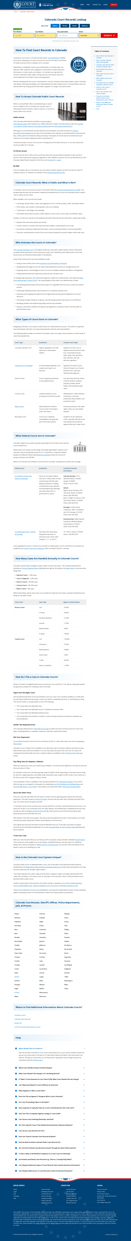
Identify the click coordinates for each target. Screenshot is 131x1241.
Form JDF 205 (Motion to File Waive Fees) (66, 784)
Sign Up (113, 5)
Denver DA (18, 1023)
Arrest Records (45, 1189)
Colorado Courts (19, 1015)
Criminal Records (46, 1194)
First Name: (17, 32)
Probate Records (71, 1196)
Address (85, 26)
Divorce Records (46, 1196)
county (59, 160)
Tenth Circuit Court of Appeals (34, 548)
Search (108, 35)
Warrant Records (71, 1203)
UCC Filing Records (71, 1200)
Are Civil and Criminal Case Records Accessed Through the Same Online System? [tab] (47, 1148)
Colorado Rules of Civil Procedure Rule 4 (62, 827)
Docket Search (80, 840)
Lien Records (70, 1191)
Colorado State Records (22, 1019)
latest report (70, 568)
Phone (65, 26)
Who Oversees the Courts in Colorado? (104, 70)
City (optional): (62, 32)
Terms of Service (102, 1189)
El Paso (16, 992)
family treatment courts (70, 886)
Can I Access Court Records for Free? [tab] (32, 1131)
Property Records (71, 1198)
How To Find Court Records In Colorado (105, 57)
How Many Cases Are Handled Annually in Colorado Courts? (105, 83)
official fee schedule (66, 782)
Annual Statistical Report (30, 568)
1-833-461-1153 (47, 5)
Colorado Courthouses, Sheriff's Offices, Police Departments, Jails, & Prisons (104, 98)
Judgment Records (46, 1203)
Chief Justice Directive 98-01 (71, 787)
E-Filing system (38, 1060)
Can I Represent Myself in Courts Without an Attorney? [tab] (38, 1085)
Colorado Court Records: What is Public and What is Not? (105, 66)
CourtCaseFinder (53, 58)
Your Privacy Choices (103, 1194)
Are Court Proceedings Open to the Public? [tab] (34, 1102)
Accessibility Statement (104, 1202)
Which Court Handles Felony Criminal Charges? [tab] (35, 1068)
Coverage (16, 1196)
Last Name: (39, 32)
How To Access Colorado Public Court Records (103, 61)
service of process (41, 799)
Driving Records (46, 1198)
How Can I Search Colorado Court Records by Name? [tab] (37, 1137)
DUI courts (55, 886)
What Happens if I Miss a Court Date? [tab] (32, 1091)
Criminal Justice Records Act (55, 173)
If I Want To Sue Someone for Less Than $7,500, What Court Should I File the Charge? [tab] (49, 1079)
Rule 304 (81, 827)
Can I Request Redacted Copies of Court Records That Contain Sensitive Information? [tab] (49, 1165)
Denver (16, 977)
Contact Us (96, 4)
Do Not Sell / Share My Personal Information (106, 1197)
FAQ (14, 1194)
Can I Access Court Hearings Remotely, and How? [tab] (36, 1119)
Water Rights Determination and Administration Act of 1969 (46, 867)
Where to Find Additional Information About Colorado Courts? (104, 104)
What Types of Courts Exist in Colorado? (105, 74)
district (52, 160)
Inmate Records (71, 1189)
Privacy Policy (101, 1191)
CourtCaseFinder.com (24, 5)
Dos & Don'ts (101, 1200)
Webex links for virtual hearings (47, 845)
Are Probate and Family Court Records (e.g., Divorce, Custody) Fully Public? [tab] (45, 1159)
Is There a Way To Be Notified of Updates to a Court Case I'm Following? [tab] (44, 1154)
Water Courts (19, 406)
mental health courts (25, 886)
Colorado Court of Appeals (24, 366)
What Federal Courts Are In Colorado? (104, 79)
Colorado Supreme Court (24, 250)
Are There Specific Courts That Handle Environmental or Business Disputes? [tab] (46, 1125)
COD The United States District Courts (27, 1027)
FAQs (88, 4)
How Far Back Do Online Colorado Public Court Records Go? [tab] (40, 1142)
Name (55, 26)
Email (74, 26)
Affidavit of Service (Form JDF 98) (37, 811)
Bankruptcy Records (47, 1191)
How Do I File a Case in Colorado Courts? (103, 88)
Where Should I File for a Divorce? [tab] (30, 1048)
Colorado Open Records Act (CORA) (68, 190)
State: (81, 32)
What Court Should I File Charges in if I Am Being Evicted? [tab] (39, 1074)
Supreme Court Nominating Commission (53, 263)
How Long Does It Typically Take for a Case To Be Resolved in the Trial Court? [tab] (46, 1108)
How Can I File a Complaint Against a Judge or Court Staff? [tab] (39, 1114)
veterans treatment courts (42, 886)
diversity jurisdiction (44, 455)
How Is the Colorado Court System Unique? (104, 92)
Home (82, 4)
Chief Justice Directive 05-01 (63, 126)
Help (14, 1198)
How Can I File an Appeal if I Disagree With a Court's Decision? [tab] (41, 1096)
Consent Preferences (111, 1234)
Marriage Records (71, 1194)
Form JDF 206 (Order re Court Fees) (25, 787)
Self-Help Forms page (41, 729)
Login (105, 4)
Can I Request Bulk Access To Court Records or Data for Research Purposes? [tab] (45, 1171)
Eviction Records (46, 1200)
